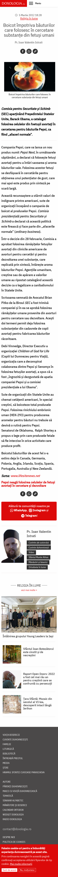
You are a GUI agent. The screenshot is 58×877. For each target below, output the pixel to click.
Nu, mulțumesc (27, 870)
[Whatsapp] (29, 51)
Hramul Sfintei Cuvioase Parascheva (24, 772)
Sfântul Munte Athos (38, 557)
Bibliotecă (9, 753)
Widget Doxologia (13, 814)
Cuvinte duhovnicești (39, 547)
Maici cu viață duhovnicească (20, 791)
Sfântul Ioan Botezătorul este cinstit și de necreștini (38, 652)
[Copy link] (35, 51)
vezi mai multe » (29, 590)
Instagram (39, 510)
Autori (7, 781)
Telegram (31, 515)
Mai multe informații (21, 864)
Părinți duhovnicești (15, 786)
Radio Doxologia (12, 819)
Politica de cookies (14, 842)
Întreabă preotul (13, 758)
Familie (7, 744)
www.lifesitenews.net (25, 476)
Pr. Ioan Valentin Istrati (28, 42)
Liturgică (8, 749)
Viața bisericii (11, 735)
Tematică (8, 795)
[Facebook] (22, 51)
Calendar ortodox (13, 810)
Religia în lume (29, 18)
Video (31, 552)
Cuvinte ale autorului (39, 542)
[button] (35, 3)
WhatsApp (20, 510)
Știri (5, 767)
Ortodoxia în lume (37, 567)
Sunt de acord (9, 870)
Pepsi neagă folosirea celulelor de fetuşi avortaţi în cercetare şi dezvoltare (28, 484)
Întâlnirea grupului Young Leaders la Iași (28, 636)
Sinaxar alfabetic (13, 800)
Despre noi (9, 837)
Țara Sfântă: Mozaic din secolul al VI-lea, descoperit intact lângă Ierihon (37, 703)
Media (6, 763)
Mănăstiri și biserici (38, 562)
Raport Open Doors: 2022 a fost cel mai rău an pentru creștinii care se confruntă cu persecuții (39, 678)
